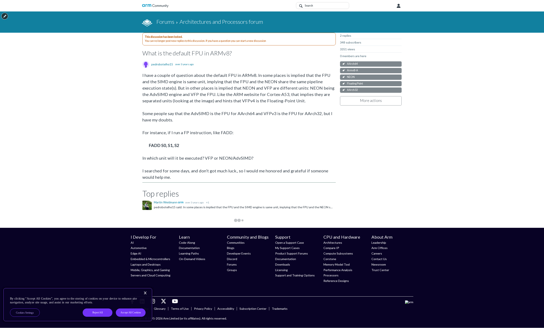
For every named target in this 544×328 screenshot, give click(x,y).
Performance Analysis (337, 270)
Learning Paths (189, 253)
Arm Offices (379, 248)
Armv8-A (352, 70)
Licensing (281, 270)
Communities (236, 242)
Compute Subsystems (338, 253)
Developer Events (239, 253)
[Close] (145, 293)
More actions (371, 100)
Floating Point (355, 83)
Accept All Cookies (130, 312)
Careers (376, 253)
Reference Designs (336, 281)
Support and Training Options (295, 275)
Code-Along (187, 242)
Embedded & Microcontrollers (150, 259)
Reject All (97, 312)
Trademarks (280, 308)
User (399, 6)
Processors (331, 275)
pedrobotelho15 (162, 64)
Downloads (282, 264)
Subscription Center (252, 308)
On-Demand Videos (192, 259)
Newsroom (378, 264)
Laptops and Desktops (146, 264)
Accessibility (225, 308)
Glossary (160, 308)
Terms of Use (180, 308)
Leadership (378, 242)
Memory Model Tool (336, 264)
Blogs (230, 248)
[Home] (155, 6)
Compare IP (331, 248)
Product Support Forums (291, 253)
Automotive (139, 248)
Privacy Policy (203, 308)
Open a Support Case (289, 242)
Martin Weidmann (166, 202)
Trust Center (380, 270)
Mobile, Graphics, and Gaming (150, 270)
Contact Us (379, 259)
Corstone (329, 259)
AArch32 (352, 90)
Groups (232, 270)
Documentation (189, 248)
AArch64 (352, 63)
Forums (232, 264)
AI (132, 242)
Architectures (332, 242)
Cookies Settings (25, 312)
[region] (77, 304)
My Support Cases (287, 248)
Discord (232, 259)
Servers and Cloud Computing (150, 275)
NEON (351, 77)
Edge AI (136, 253)
